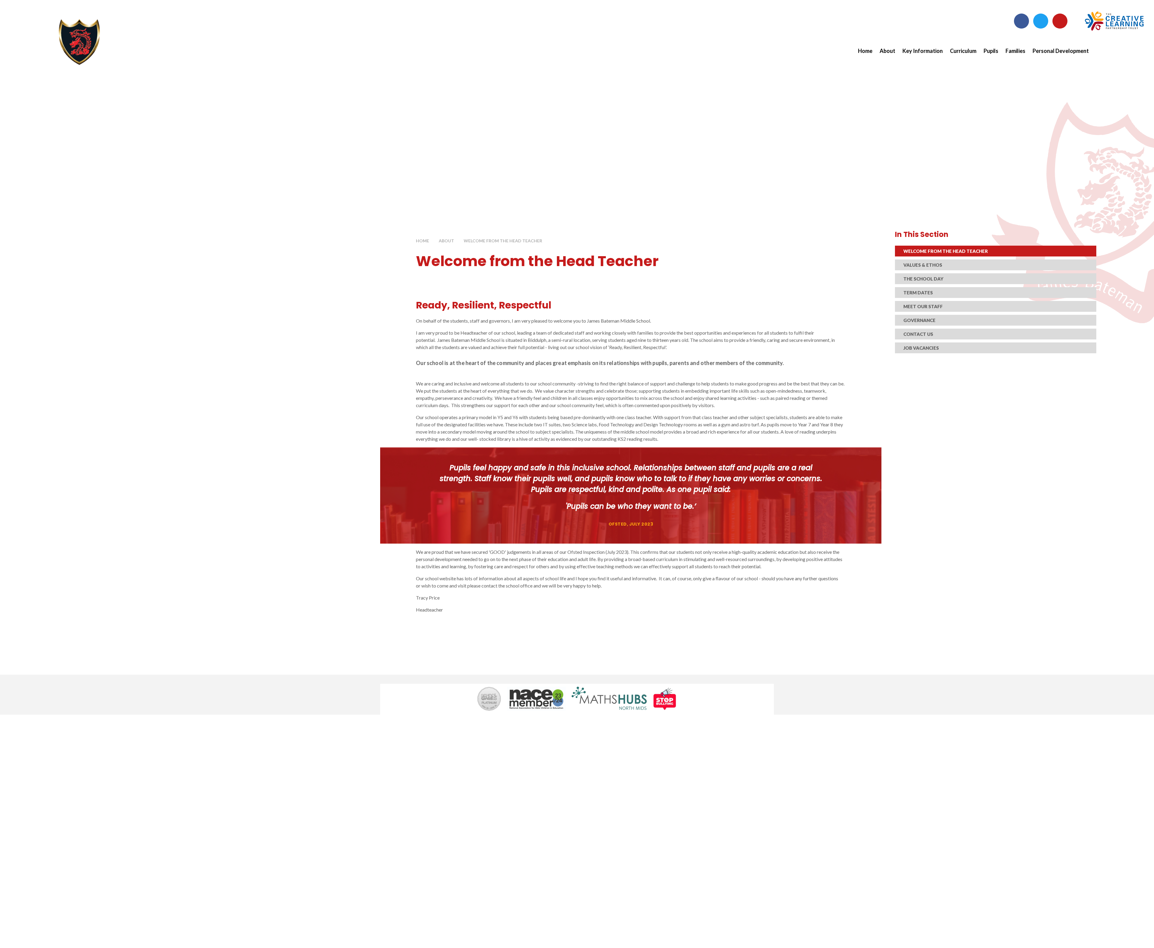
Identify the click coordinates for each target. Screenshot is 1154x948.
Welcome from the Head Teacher (503, 240)
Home (422, 240)
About (446, 240)
